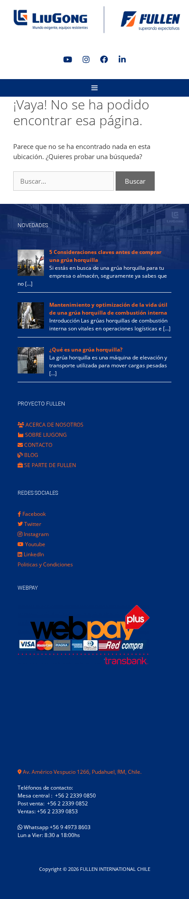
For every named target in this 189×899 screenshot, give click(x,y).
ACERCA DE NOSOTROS (54, 424)
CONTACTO (37, 445)
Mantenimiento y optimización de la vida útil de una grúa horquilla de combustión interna (108, 308)
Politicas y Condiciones (45, 564)
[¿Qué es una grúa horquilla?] (31, 371)
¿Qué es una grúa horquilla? (86, 349)
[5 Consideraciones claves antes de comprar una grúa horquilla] (31, 274)
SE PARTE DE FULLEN (49, 465)
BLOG (30, 455)
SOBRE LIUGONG (45, 435)
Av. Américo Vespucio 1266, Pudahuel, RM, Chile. (82, 772)
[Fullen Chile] (94, 20)
